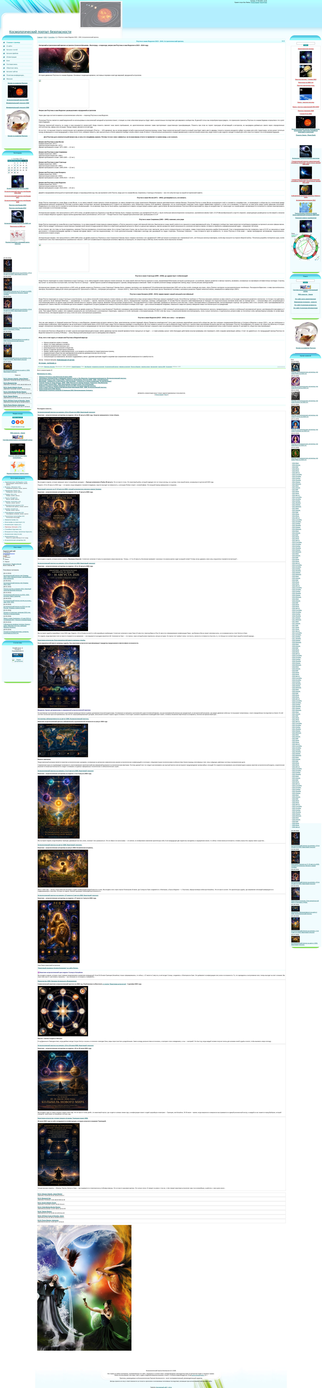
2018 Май (295, 648)
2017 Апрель (296, 623)
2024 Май (295, 780)
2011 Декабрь (296, 503)
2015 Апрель (296, 578)
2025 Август (296, 804)
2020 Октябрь (296, 702)
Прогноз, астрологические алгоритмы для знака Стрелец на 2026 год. (304, 415)
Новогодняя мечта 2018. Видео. (50, 389)
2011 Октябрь (296, 499)
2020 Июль (295, 697)
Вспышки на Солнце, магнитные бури (17, 531)
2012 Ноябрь (296, 523)
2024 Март (295, 776)
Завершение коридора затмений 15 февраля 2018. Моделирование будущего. (66, 390)
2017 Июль (295, 629)
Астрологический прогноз (111, 366)
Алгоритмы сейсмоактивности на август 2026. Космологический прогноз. (16, 340)
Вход (261, 2)
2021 (45, 37)
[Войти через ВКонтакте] (13, 422)
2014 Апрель (296, 555)
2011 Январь (296, 482)
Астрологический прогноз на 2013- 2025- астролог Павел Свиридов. (16, 595)
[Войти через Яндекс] (17, 422)
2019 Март (295, 667)
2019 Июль (295, 674)
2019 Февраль (296, 665)
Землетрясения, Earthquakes (14, 482)
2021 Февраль (296, 710)
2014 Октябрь (296, 567)
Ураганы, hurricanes (11, 501)
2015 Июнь (295, 582)
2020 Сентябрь (297, 701)
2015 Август (296, 586)
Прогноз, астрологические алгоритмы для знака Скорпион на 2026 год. (304, 430)
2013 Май (295, 535)
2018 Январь (296, 640)
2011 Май (295, 489)
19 (26, 168)
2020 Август (296, 699)
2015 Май (295, 580)
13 (9, 168)
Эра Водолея (88, 366)
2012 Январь (296, 504)
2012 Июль (295, 516)
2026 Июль (295, 825)
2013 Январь (296, 527)
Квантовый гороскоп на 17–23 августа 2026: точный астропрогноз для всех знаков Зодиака (18, 293)
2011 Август (296, 495)
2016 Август (296, 608)
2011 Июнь (295, 491)
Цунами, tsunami (10, 509)
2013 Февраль (296, 529)
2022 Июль (295, 742)
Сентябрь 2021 (17, 159)
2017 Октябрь (296, 635)
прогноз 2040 (161, 366)
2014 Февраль (296, 552)
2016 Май (295, 602)
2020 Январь (296, 685)
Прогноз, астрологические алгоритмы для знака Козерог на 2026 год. (304, 401)
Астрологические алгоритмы (14, 540)
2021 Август (296, 721)
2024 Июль (295, 782)
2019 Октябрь (296, 680)
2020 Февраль (296, 687)
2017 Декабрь (296, 638)
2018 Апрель (296, 646)
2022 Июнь (295, 740)
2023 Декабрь (296, 774)
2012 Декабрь (296, 525)
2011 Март (295, 486)
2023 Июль (295, 765)
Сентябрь (51, 37)
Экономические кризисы (13, 505)
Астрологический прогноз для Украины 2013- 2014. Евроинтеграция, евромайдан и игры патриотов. (17, 577)
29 (14, 172)
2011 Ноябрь (296, 501)
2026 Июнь (295, 823)
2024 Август (296, 784)
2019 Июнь (295, 672)
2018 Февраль (296, 642)
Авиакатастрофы (10, 520)
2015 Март (295, 576)
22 (14, 170)
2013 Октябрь (296, 544)
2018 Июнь (295, 650)
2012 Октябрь (296, 521)
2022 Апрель (296, 736)
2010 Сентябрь (297, 474)
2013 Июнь (295, 537)
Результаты (7, 564)
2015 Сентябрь (297, 587)
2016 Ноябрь (296, 614)
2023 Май (295, 761)
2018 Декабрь (296, 661)
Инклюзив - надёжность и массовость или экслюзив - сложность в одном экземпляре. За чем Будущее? (75, 381)
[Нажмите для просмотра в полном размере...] (64, 72)
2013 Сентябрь (297, 542)
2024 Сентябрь (297, 785)
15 (14, 168)
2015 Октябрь (296, 589)
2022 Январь (296, 731)
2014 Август (296, 563)
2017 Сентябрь (297, 633)
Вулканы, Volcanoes (11, 487)
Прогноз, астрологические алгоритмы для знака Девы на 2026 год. (304, 459)
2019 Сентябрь (297, 678)
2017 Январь (296, 618)
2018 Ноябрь (296, 659)
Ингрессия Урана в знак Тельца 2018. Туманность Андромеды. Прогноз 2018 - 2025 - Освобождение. (73, 380)
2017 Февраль (296, 619)
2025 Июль (295, 802)
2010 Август (296, 472)
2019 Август (296, 676)
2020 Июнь (295, 695)
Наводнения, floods (11, 490)
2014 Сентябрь (297, 565)
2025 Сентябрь (297, 806)
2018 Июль (295, 652)
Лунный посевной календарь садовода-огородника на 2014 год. (16, 632)
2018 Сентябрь (297, 655)
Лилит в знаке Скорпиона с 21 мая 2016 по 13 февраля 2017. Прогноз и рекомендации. (17, 619)
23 (17, 170)
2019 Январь (296, 663)
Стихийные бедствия (11, 529)
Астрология (169, 366)
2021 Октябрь (296, 725)
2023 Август (296, 767)
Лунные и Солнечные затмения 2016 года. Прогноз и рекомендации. (17, 613)
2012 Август (296, 518)
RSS (265, 2)
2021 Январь (296, 708)
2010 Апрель (296, 465)
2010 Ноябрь (296, 478)
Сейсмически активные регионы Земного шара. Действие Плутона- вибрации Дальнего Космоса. (17, 625)
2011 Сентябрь (297, 497)
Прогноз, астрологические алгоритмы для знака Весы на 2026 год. (304, 444)
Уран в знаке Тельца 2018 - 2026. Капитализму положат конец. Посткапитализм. (66, 384)
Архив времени (10, 536)
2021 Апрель (296, 714)
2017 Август (296, 631)
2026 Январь (296, 814)
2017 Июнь (295, 627)
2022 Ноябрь (296, 750)
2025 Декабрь (296, 812)
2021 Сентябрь (297, 723)
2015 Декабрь (296, 593)
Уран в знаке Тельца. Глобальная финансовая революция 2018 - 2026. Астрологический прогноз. (73, 387)
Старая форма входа (17, 427)
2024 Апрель (296, 778)
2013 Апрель (296, 533)
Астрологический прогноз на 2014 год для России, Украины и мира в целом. (17, 607)
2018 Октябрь (296, 657)
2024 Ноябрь (296, 789)
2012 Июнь (295, 514)
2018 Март (295, 644)
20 (9, 170)
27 (9, 172)
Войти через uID (17, 417)
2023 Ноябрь (296, 772)
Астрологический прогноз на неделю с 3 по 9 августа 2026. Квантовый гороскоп (17, 358)
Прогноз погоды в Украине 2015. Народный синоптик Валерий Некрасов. (17, 589)
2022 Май (295, 738)
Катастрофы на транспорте (13, 522)
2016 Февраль (296, 597)
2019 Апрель (296, 668)
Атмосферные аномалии (13, 512)
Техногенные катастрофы (13, 516)
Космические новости (12, 534)
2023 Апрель (296, 759)
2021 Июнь (295, 718)
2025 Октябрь (296, 808)
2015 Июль (295, 584)
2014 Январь (296, 550)
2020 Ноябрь (296, 704)
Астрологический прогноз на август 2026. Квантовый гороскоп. (17, 371)
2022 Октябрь (296, 748)
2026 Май (295, 821)
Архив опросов (16, 564)
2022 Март (295, 734)
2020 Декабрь (296, 706)
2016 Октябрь (296, 612)
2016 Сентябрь (297, 610)
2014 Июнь (295, 559)
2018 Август (296, 653)
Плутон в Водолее (135, 366)
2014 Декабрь (296, 570)
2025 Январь (296, 793)
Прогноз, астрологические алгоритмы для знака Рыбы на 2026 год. (304, 372)
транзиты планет (145, 366)
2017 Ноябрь (296, 636)
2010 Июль (295, 471)
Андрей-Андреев (76, 366)
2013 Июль (295, 538)
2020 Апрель (296, 691)
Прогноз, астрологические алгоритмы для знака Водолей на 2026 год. (304, 387)
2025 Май (295, 799)
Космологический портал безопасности (40, 32)
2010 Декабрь (296, 480)
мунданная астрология (98, 366)
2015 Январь (296, 572)
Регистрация (255, 2)
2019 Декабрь (296, 684)
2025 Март (295, 795)
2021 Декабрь (296, 729)
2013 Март (295, 531)
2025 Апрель (296, 797)
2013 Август (296, 540)
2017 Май (295, 625)
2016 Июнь (295, 604)
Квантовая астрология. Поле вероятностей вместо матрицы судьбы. (17, 328)
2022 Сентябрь (297, 746)
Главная (39, 37)
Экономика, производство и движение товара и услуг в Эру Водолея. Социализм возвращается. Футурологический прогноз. (82, 378)
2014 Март (295, 553)
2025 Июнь (295, 800)
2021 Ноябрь (296, 727)
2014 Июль (295, 561)
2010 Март (295, 463)
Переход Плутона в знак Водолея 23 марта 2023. (55, 377)
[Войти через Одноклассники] (22, 422)
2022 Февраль (296, 733)
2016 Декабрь (296, 616)
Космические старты (11, 524)
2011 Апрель (296, 487)
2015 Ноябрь (296, 591)
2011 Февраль (296, 484)
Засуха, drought (10, 498)
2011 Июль (295, 493)
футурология (154, 366)
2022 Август (296, 744)
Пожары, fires (9, 494)
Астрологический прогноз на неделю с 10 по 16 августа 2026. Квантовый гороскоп (18, 310)
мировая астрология (124, 366)
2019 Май (295, 670)
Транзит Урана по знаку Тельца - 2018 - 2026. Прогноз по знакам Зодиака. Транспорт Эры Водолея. (73, 383)
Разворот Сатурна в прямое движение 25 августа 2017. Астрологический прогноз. (67, 386)
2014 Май (295, 557)
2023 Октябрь (296, 770)
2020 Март (295, 689)
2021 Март (295, 712)
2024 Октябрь (296, 787)
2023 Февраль (296, 755)
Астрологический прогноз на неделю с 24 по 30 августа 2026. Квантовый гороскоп (18, 273)
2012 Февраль (296, 506)
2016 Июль (295, 606)
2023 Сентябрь (297, 768)
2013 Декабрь (296, 548)
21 (12, 170)
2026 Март (295, 817)
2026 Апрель (296, 819)
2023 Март (295, 757)
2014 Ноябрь (296, 569)
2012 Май (295, 512)
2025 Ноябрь (296, 810)
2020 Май (295, 693)
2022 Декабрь (296, 751)
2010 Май (295, 467)
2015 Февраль (296, 574)
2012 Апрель (296, 510)
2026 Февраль (296, 816)
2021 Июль (295, 719)
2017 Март (295, 621)
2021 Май (295, 716)
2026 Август (296, 827)
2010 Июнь (295, 469)
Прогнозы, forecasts (11, 527)
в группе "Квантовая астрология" (114, 984)
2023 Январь (296, 753)
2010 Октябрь (296, 476)
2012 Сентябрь (297, 520)
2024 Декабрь (296, 791)
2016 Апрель (296, 601)
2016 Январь (296, 595)
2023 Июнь (295, 763)
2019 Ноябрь (296, 682)
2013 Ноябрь (296, 546)
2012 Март (295, 508)
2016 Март (295, 599)
